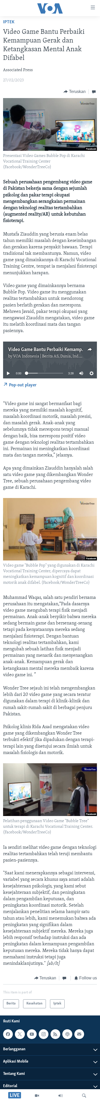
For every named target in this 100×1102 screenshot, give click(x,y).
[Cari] (84, 1095)
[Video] (37, 1095)
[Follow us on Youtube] (32, 1034)
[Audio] (60, 1095)
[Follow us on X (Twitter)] (20, 1034)
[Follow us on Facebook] (8, 1034)
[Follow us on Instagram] (43, 1034)
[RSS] (55, 1034)
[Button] (75, 91)
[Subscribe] (79, 1034)
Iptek (8, 22)
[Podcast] (67, 1034)
